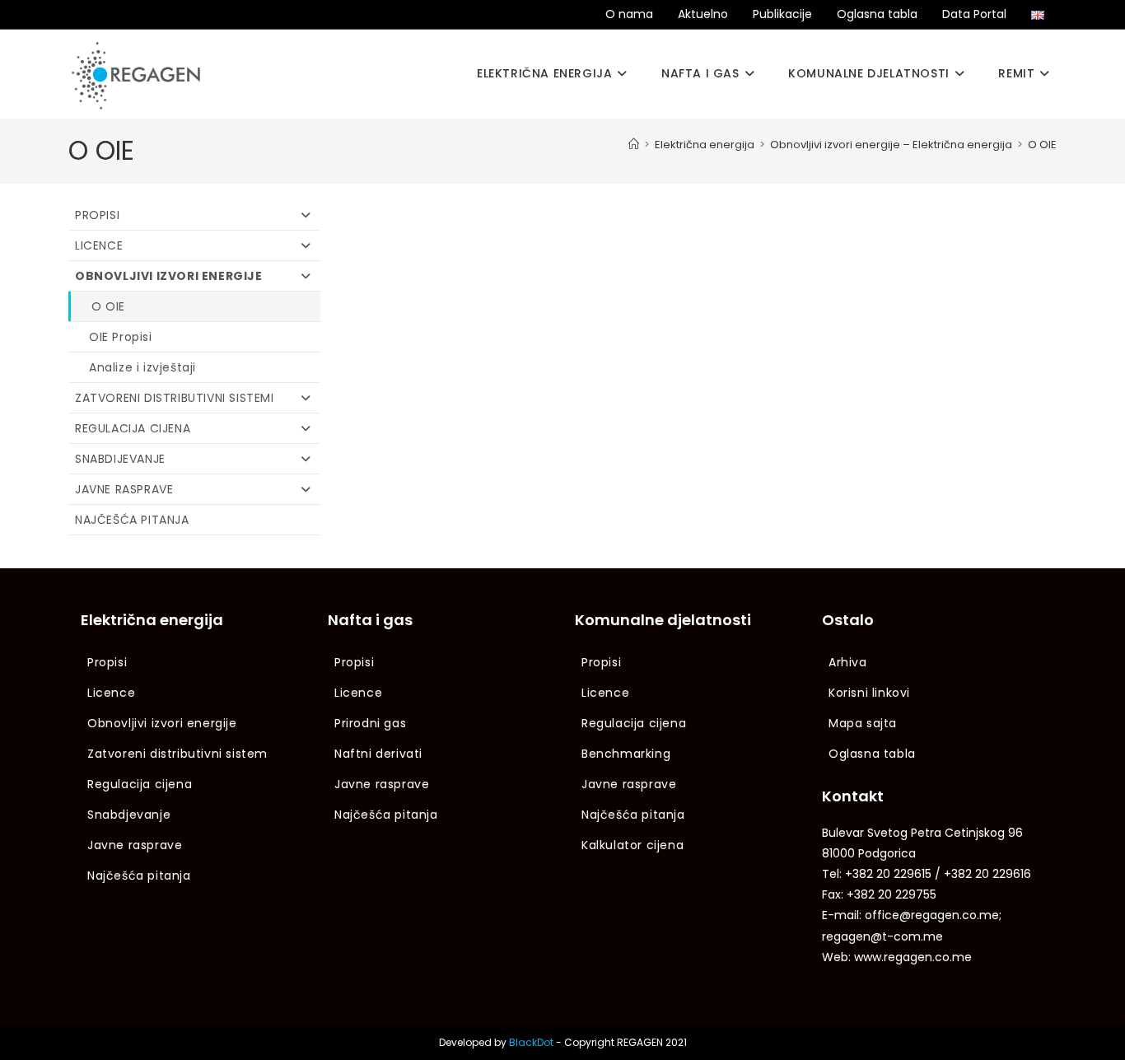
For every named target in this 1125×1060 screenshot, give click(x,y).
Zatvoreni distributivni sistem (177, 753)
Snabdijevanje (120, 459)
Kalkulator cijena (632, 845)
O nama (629, 14)
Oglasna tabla (877, 14)
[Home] (633, 144)
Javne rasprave (124, 489)
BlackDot (531, 1042)
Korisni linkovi (869, 692)
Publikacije (782, 14)
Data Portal (974, 14)
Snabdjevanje (128, 814)
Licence (99, 245)
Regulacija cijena (132, 428)
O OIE (1042, 144)
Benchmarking (625, 753)
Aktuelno (703, 14)
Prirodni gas (370, 723)
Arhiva (848, 662)
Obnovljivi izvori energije (169, 276)
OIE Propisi (120, 337)
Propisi (97, 215)
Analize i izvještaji (142, 367)
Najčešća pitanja (132, 519)
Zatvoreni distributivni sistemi (174, 398)
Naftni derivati (378, 753)
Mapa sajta (863, 723)
